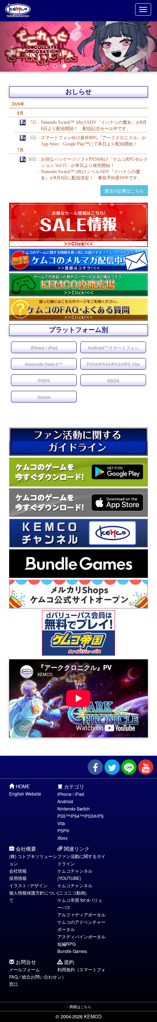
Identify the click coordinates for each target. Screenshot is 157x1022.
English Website (25, 793)
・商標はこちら (78, 1006)
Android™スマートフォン (113, 348)
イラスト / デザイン (28, 885)
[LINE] (129, 767)
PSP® (44, 381)
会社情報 (18, 870)
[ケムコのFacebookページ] (95, 767)
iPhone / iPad (44, 348)
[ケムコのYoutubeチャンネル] (145, 767)
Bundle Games (72, 951)
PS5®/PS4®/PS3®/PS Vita (113, 364)
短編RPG (66, 944)
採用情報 (18, 878)
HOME (23, 786)
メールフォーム (24, 969)
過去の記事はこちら (124, 190)
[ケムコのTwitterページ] (112, 767)
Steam (44, 397)
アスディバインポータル (81, 936)
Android (65, 801)
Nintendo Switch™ (44, 364)
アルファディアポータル (81, 914)
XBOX (113, 381)
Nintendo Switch (73, 808)
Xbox (62, 838)
